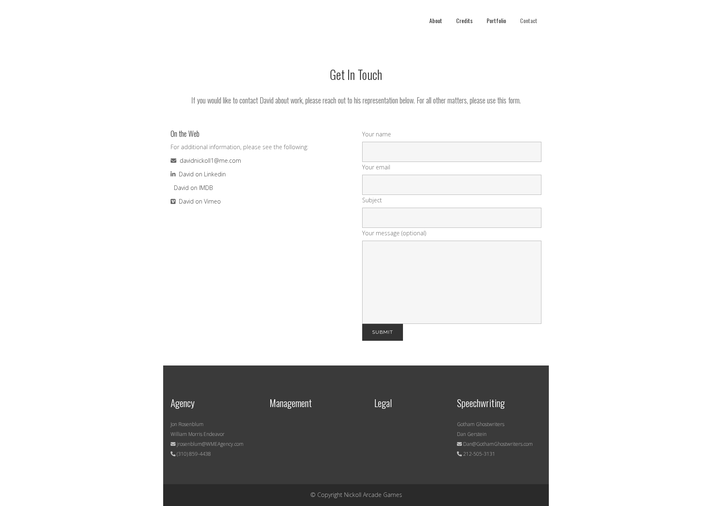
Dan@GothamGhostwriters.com (498, 443)
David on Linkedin (202, 174)
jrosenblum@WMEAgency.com (210, 443)
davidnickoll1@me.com (209, 160)
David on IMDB (193, 188)
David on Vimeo (200, 201)
